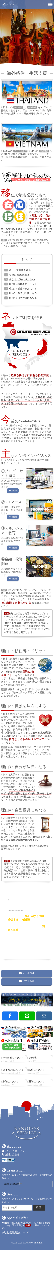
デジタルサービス (24, 903)
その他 (32, 1057)
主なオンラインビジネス (22, 279)
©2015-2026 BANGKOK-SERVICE (27, 1243)
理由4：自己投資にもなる (23, 298)
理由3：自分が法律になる (23, 293)
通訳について (36, 1081)
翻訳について (10, 1081)
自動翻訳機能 (12, 1232)
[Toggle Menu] (50, 4)
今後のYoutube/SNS (19, 274)
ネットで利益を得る (20, 270)
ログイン (10, 4)
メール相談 (28, 973)
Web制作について (13, 1057)
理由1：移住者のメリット (23, 284)
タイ (41, 243)
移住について (36, 1069)
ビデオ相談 (28, 981)
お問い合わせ (12, 1154)
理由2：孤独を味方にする (23, 288)
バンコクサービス (14, 1151)
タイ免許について (13, 1069)
